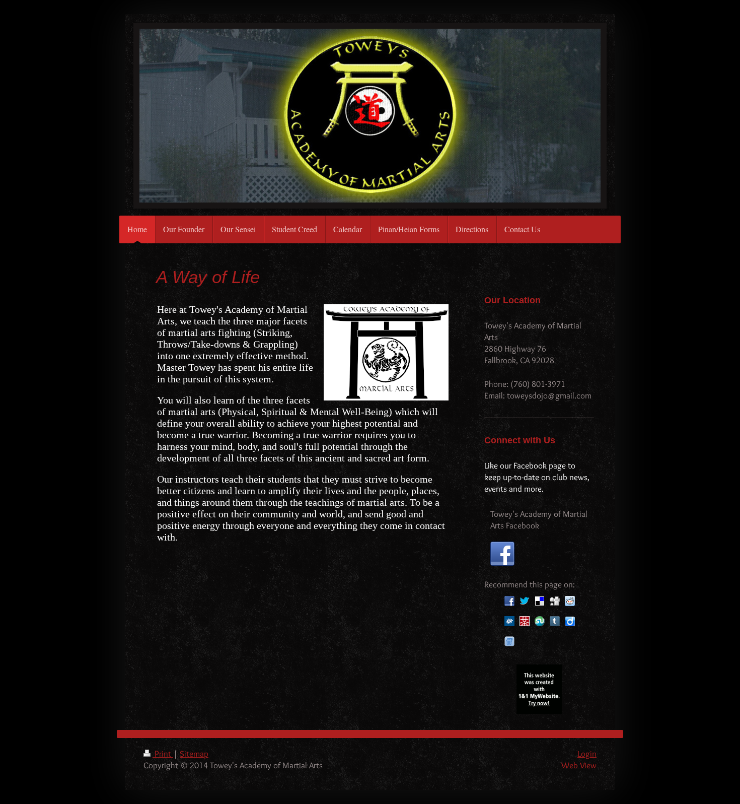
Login (587, 754)
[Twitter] (525, 601)
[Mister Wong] (525, 621)
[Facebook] (509, 601)
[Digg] (555, 601)
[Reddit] (570, 601)
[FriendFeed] (509, 641)
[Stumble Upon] (540, 621)
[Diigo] (570, 621)
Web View (579, 765)
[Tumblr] (555, 621)
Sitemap (194, 754)
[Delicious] (540, 601)
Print (163, 754)
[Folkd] (509, 621)
